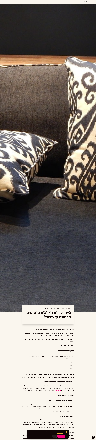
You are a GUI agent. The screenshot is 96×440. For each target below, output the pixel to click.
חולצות (36, 2)
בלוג (32, 2)
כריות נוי (58, 390)
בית (61, 2)
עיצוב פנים (62, 308)
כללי (50, 2)
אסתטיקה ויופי (45, 2)
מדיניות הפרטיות (60, 433)
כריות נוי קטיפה (70, 409)
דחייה (55, 436)
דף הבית (69, 308)
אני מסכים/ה (61, 436)
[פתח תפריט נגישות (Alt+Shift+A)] (93, 437)
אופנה (54, 2)
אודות (58, 2)
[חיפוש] (10, 2)
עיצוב (40, 2)
